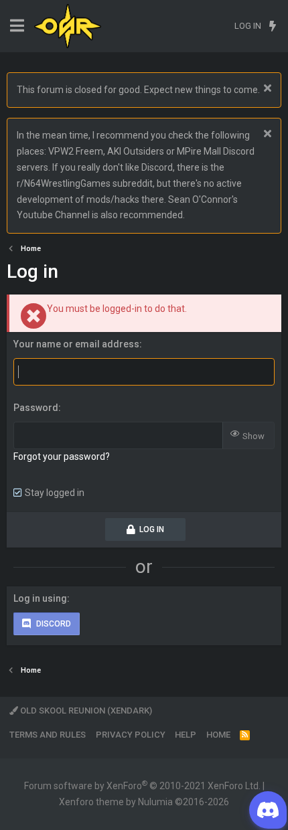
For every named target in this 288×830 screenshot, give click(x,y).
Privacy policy (130, 735)
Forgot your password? (61, 456)
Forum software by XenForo (142, 785)
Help (185, 735)
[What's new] (272, 26)
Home (218, 735)
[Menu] (17, 25)
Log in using (40, 598)
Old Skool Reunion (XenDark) (85, 711)
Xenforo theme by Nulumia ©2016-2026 (144, 802)
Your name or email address (76, 344)
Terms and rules (47, 735)
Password (35, 407)
